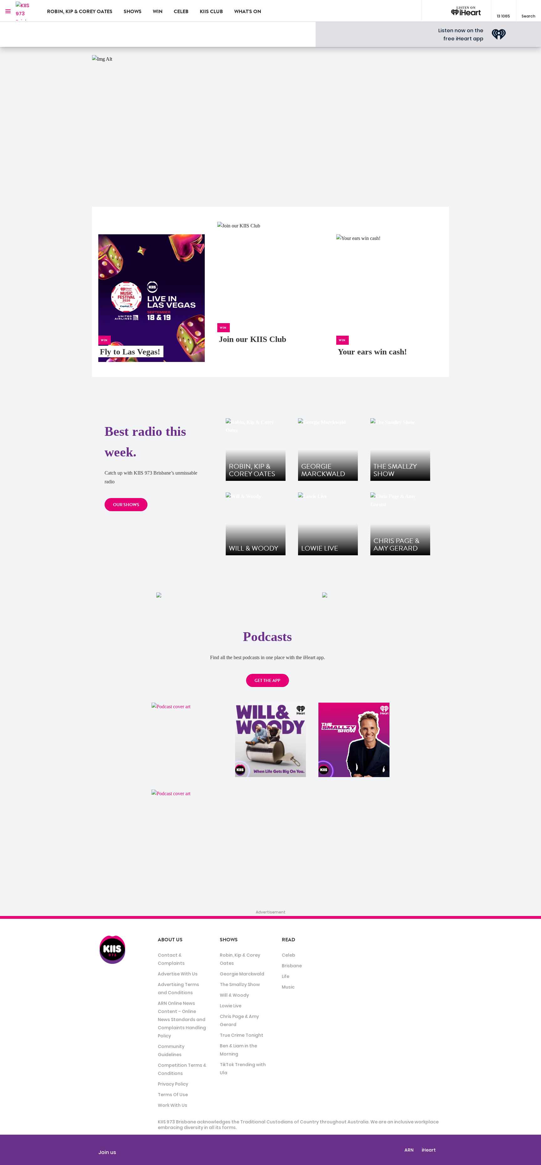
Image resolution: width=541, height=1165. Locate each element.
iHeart (429, 1150)
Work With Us (172, 1105)
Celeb (181, 11)
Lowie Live (230, 1006)
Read (288, 940)
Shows (133, 11)
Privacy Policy (173, 1084)
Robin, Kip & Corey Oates (79, 11)
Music (288, 987)
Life (285, 976)
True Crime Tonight (241, 1035)
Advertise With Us (178, 974)
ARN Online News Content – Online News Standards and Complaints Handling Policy (182, 1019)
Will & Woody (234, 995)
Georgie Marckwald (242, 974)
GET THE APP (267, 680)
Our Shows (126, 504)
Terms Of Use (173, 1094)
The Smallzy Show (240, 984)
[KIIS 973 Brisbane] (27, 11)
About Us (170, 940)
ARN (409, 1150)
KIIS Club (211, 11)
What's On (247, 11)
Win (157, 11)
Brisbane (292, 966)
